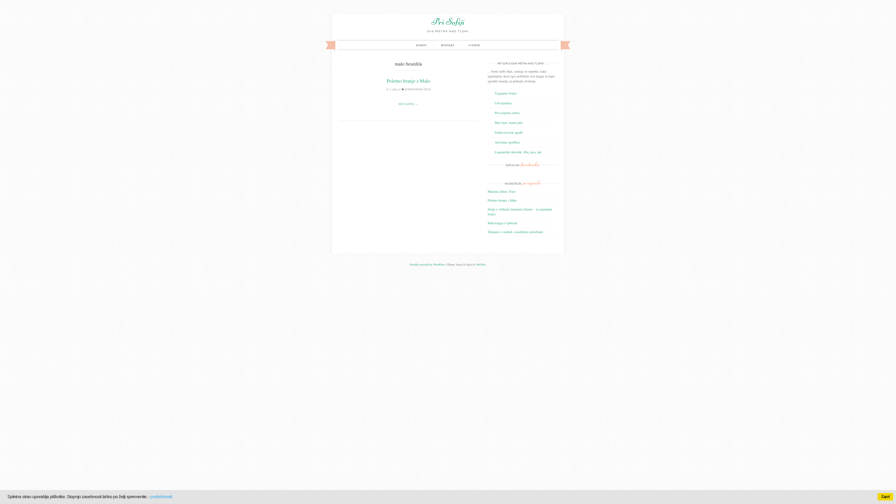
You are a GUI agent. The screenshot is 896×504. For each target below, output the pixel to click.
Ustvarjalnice (503, 103)
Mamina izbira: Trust (501, 191)
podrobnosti (161, 496)
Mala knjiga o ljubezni (502, 223)
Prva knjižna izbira (507, 113)
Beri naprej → (408, 104)
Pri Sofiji (448, 21)
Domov (421, 45)
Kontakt (447, 45)
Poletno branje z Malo (408, 80)
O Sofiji (474, 45)
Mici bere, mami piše (509, 122)
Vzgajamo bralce (506, 93)
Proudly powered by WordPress (427, 264)
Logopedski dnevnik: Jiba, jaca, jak (518, 152)
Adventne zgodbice (507, 142)
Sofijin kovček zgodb (509, 132)
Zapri (885, 497)
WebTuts (481, 264)
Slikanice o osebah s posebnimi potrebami (515, 232)
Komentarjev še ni (417, 89)
